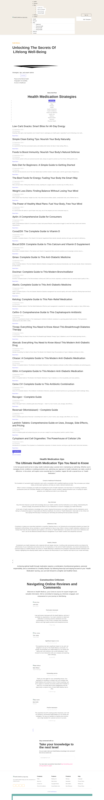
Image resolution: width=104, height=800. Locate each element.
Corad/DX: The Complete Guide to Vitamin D (36, 231)
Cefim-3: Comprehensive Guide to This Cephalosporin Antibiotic (47, 312)
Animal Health (41, 13)
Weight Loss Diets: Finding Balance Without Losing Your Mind (45, 190)
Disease (35, 20)
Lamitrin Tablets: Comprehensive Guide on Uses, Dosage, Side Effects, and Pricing (50, 424)
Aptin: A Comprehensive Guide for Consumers (37, 216)
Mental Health (41, 11)
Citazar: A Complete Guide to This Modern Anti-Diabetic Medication (48, 358)
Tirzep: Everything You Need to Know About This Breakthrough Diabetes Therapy (51, 328)
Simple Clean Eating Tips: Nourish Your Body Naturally (41, 139)
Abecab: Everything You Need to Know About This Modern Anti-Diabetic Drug (51, 344)
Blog (34, 22)
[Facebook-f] (14, 785)
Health (34, 19)
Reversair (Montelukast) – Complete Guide (35, 409)
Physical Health (41, 9)
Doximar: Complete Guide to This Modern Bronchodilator (42, 271)
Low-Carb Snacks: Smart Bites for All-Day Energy (38, 126)
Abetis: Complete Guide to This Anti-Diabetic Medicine (41, 284)
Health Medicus (54, 791)
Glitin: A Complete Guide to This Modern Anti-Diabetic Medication (47, 371)
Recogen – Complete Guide (27, 397)
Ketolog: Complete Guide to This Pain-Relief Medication (42, 299)
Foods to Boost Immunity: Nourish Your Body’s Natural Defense (46, 152)
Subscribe (43, 761)
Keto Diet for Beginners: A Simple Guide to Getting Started (43, 165)
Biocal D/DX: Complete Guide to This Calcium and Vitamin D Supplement (51, 244)
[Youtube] (20, 785)
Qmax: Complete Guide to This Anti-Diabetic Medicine (41, 257)
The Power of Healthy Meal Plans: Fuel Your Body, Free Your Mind (47, 203)
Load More (17, 451)
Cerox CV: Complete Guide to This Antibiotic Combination (43, 384)
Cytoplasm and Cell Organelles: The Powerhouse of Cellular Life (46, 438)
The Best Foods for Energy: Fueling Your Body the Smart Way (45, 178)
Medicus (35, 31)
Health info (40, 7)
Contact (35, 33)
